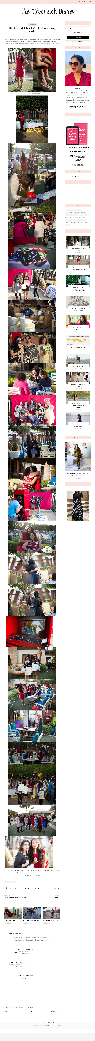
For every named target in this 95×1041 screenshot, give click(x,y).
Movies (66, 217)
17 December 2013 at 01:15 (23, 976)
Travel (24, 1)
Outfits (11, 1)
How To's (30, 1)
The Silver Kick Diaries (18, 1031)
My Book (18, 1)
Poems (83, 217)
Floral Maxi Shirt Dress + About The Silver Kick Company (78, 405)
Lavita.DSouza (14, 933)
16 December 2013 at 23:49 (14, 935)
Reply (58, 933)
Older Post (56, 1011)
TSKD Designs (80, 222)
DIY (66, 210)
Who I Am (48, 1)
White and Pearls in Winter (78, 366)
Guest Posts (71, 210)
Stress (66, 222)
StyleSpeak (72, 222)
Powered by (74, 41)
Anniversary (32, 24)
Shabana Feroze (12, 888)
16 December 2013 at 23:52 (14, 964)
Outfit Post (77, 217)
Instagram (77, 212)
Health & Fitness (39, 1)
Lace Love (83, 212)
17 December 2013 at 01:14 (23, 951)
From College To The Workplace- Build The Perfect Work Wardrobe (78, 289)
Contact (55, 1)
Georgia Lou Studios (81, 1031)
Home (5, 1)
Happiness (78, 210)
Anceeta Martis (15, 962)
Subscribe (78, 37)
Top (89, 1030)
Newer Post (8, 1011)
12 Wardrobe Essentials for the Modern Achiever (77, 475)
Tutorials (67, 224)
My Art (71, 217)
